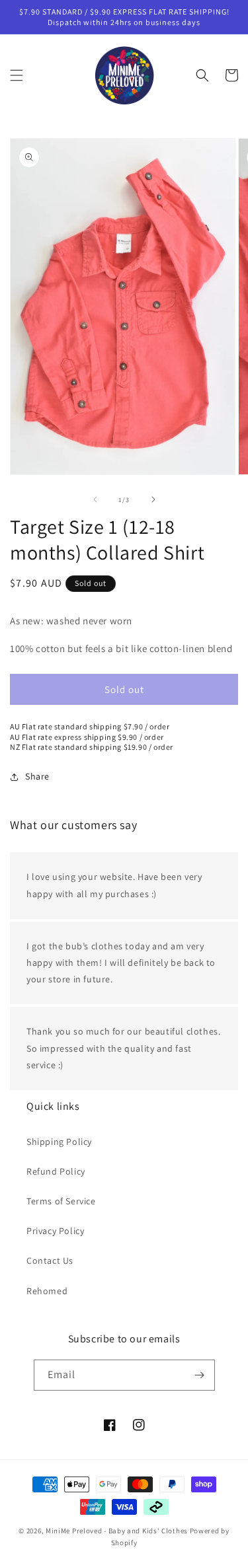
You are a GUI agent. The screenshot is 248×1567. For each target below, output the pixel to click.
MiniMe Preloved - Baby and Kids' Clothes (117, 1530)
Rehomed (46, 1291)
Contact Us (49, 1260)
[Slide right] (153, 499)
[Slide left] (95, 499)
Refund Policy (55, 1171)
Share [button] (37, 776)
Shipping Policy (59, 1142)
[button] (16, 75)
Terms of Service (61, 1201)
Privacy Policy (55, 1231)
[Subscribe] (199, 1375)
